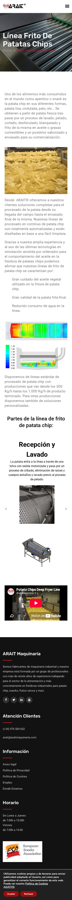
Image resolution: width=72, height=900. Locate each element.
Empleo (7, 782)
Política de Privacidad (16, 770)
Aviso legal (9, 764)
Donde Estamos (13, 788)
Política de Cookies (15, 776)
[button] (6, 508)
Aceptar (11, 893)
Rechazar (28, 893)
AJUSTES (9, 887)
